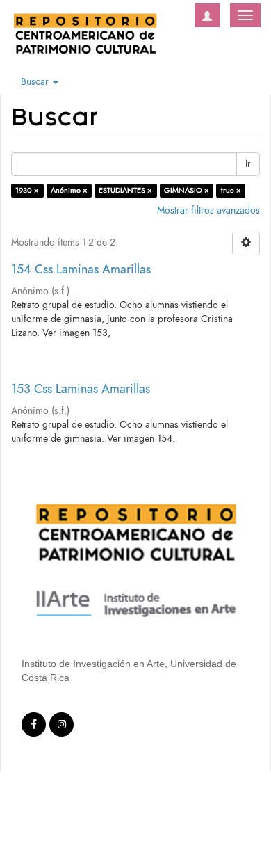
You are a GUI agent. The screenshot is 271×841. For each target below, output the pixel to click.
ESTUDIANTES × (125, 190)
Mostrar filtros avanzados (208, 210)
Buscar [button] (36, 81)
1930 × (27, 190)
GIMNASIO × (186, 190)
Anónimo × (69, 190)
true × (231, 190)
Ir (248, 163)
